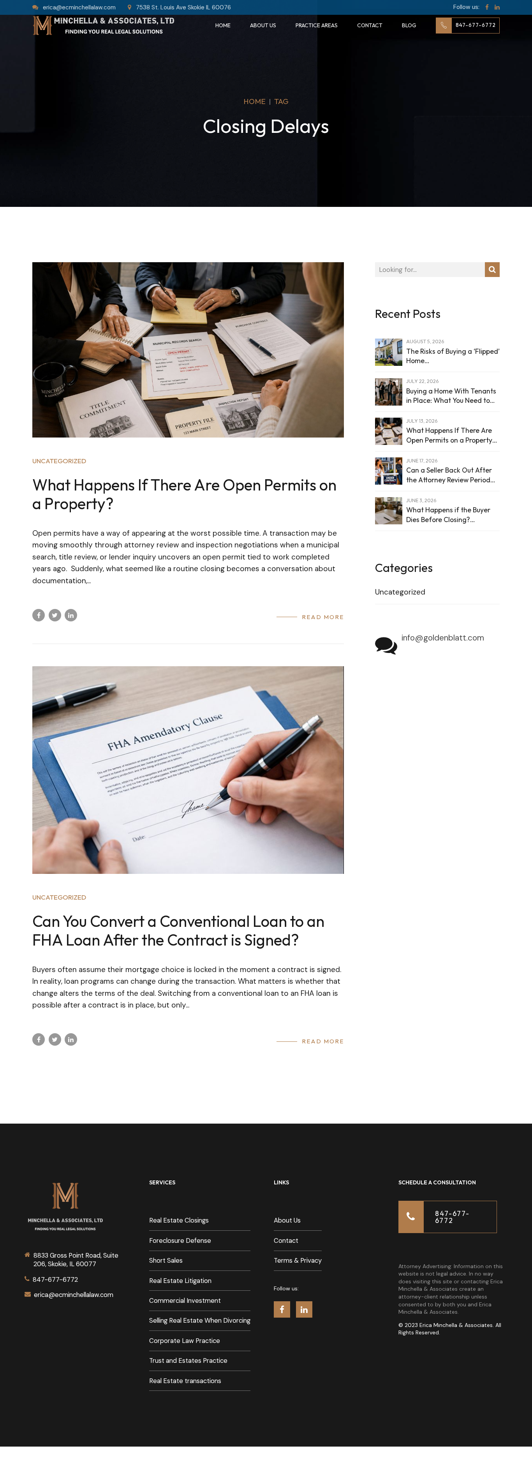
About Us (263, 25)
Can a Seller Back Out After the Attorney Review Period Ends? (449, 475)
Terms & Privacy (298, 1260)
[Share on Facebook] (38, 615)
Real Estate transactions (185, 1381)
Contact (369, 25)
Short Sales (166, 1260)
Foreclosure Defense (180, 1241)
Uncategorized (59, 461)
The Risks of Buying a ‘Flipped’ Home (453, 356)
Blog (409, 25)
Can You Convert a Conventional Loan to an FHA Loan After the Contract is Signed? (178, 930)
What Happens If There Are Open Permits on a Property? (184, 494)
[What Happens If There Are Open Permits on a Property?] (188, 350)
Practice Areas (317, 25)
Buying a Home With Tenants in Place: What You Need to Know (451, 396)
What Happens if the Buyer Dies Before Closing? (448, 514)
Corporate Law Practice (184, 1341)
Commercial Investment (185, 1301)
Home (223, 25)
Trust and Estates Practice (188, 1361)
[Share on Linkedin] (71, 615)
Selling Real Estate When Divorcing (199, 1320)
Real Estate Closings (179, 1220)
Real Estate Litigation (180, 1281)
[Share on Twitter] (55, 615)
